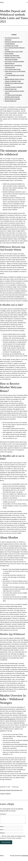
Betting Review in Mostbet (12, 99)
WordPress (25, 855)
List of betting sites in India (12, 69)
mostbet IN (8, 793)
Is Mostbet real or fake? (11, 45)
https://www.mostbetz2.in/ (8, 719)
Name (2, 826)
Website (2, 833)
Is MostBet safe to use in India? (14, 51)
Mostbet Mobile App (10, 101)
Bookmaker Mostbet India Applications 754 (11, 790)
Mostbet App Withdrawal (12, 55)
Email (2, 829)
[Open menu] (27, 2)
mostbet (2, 793)
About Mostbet (9, 53)
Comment (3, 814)
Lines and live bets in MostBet (13, 87)
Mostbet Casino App (11, 89)
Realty (2, 2)
